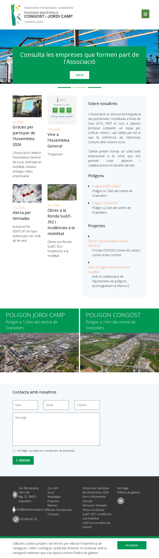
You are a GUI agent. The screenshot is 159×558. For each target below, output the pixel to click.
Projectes (53, 501)
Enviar (24, 460)
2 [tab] (79, 87)
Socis (79, 75)
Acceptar (132, 545)
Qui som (53, 488)
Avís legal (122, 488)
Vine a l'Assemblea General (58, 140)
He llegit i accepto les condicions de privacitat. (46, 450)
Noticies (53, 505)
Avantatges (54, 496)
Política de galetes (128, 492)
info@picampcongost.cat (32, 509)
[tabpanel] (79, 57)
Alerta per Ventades (94, 505)
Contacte (53, 514)
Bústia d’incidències (60, 510)
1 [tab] (64, 87)
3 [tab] (94, 87)
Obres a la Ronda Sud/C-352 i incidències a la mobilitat (96, 514)
